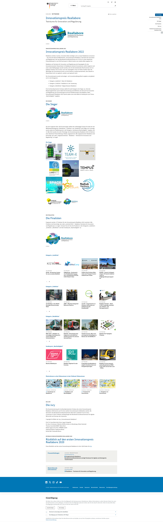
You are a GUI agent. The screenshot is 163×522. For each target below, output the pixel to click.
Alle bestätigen (61, 507)
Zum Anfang (158, 14)
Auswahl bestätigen (50, 507)
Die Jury (159, 26)
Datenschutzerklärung (51, 520)
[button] (49, 282)
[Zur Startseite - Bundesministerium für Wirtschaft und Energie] (58, 5)
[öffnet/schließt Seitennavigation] (162, 32)
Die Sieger (159, 21)
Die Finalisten (158, 23)
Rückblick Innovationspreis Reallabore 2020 (155, 29)
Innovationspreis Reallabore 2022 (155, 18)
